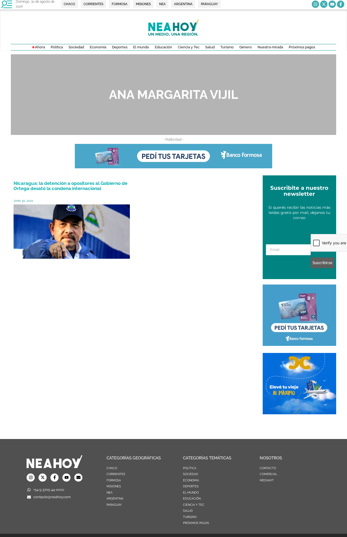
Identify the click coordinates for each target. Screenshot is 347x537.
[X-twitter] (323, 4)
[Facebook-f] (340, 4)
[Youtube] (332, 4)
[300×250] (299, 344)
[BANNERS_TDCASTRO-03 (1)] (299, 412)
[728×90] (173, 166)
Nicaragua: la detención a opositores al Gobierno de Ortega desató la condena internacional (70, 186)
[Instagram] (315, 4)
